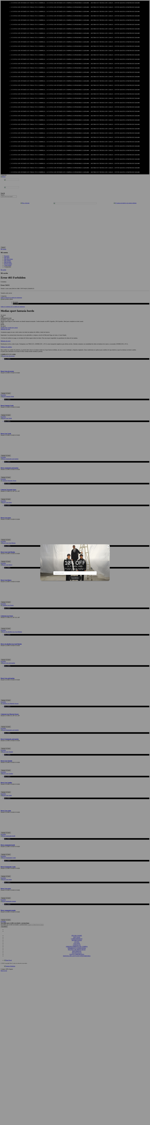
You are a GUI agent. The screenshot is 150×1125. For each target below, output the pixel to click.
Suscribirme (75, 578)
